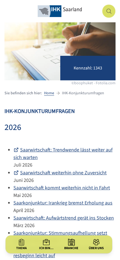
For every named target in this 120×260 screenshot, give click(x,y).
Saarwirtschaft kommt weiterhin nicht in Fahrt (61, 187)
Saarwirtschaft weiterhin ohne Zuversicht (63, 172)
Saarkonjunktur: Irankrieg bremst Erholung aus (62, 202)
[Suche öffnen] (109, 11)
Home (49, 93)
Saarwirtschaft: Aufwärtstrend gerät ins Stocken (63, 218)
